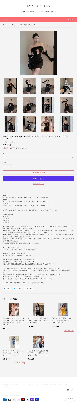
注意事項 (5, 386)
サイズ (5, 153)
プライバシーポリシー (27, 384)
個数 (4, 163)
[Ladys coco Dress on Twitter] (68, 390)
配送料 (8, 148)
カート (73, 19)
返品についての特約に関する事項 (46, 384)
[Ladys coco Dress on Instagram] (72, 390)
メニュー (6, 19)
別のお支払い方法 (38, 184)
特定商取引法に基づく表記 (11, 384)
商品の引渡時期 (62, 384)
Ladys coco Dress (38, 6)
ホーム (5, 24)
